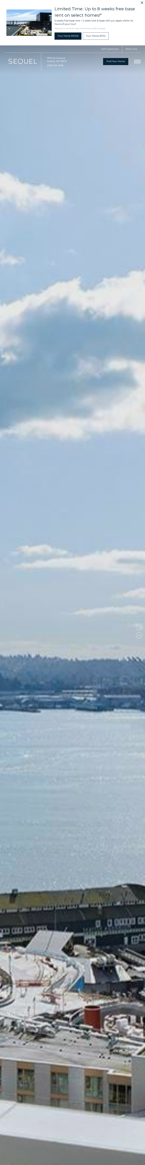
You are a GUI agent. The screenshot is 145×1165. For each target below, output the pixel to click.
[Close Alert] (142, 3)
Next (139, 635)
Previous (139, 627)
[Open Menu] (137, 61)
